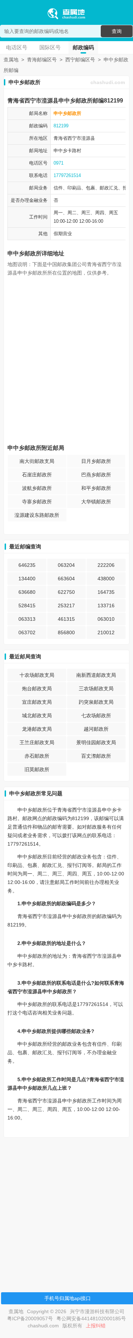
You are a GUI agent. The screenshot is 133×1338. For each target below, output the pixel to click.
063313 (26, 619)
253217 (66, 605)
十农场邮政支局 (37, 675)
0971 (58, 163)
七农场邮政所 (96, 715)
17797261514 (67, 175)
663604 (66, 578)
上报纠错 (96, 1325)
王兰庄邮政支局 (37, 742)
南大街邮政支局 (37, 461)
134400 (26, 578)
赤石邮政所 (36, 756)
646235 (26, 565)
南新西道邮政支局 (96, 675)
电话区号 (16, 47)
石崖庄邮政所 (37, 474)
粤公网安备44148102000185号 (91, 1318)
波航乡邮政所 (37, 488)
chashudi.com (107, 82)
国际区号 (50, 47)
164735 (106, 592)
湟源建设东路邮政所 (37, 515)
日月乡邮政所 (96, 461)
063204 (66, 565)
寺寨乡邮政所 (37, 501)
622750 (66, 592)
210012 (106, 632)
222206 (106, 565)
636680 (26, 592)
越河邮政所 (96, 729)
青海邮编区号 (42, 59)
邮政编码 (83, 47)
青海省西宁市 (67, 138)
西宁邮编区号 (80, 59)
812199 (61, 125)
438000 (106, 578)
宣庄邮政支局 (37, 702)
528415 (26, 605)
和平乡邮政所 (96, 488)
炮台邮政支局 (37, 688)
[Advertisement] (66, 1209)
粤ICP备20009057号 (30, 1318)
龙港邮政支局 (37, 729)
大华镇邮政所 (96, 501)
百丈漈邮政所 (96, 756)
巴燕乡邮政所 (96, 474)
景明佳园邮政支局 (96, 742)
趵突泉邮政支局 (96, 702)
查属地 (11, 59)
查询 (117, 31)
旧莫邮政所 (36, 769)
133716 (106, 605)
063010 (106, 619)
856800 (66, 632)
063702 (26, 632)
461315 (66, 619)
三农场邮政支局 (96, 688)
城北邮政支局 (37, 715)
